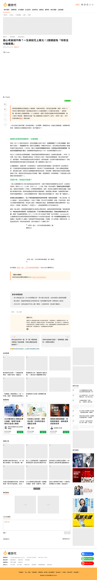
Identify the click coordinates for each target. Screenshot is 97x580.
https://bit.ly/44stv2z (39, 277)
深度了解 (20, 432)
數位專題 (53, 10)
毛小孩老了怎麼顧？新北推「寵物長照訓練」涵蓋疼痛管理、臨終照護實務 (86, 411)
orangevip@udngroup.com (17, 557)
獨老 (13, 312)
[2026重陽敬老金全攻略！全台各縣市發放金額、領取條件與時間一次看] (76, 391)
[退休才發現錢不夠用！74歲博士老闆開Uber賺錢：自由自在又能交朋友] (60, 472)
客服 (29, 572)
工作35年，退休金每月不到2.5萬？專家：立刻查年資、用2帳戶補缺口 (86, 421)
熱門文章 (76, 386)
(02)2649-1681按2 (31, 557)
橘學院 (47, 10)
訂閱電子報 (26, 564)
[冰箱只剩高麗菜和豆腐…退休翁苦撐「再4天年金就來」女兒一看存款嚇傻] (13, 472)
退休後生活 (21, 37)
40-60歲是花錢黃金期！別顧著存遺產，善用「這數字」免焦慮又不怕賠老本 (36, 483)
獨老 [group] (29, 15)
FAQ (26, 572)
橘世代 (5, 37)
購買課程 (77, 4)
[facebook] (82, 4)
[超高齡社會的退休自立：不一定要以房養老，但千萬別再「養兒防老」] (13, 451)
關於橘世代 (13, 560)
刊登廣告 (21, 572)
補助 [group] (24, 15)
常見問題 (34, 564)
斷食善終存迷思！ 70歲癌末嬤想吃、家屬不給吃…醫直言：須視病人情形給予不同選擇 (13, 374)
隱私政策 (49, 564)
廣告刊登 (20, 560)
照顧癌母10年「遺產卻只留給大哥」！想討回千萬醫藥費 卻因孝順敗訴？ (36, 374)
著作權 (45, 572)
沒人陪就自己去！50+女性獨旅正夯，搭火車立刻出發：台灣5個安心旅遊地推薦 (86, 396)
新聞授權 (34, 572)
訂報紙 (64, 572)
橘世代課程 (13, 562)
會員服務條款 (41, 564)
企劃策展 (60, 10)
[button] (92, 4)
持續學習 (14, 10)
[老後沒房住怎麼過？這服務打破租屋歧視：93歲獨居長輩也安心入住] (76, 417)
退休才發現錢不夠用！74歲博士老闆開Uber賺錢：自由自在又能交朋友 (59, 483)
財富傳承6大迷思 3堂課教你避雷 (36, 395)
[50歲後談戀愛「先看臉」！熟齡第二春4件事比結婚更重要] (76, 402)
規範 (4, 533)
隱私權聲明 (51, 572)
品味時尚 (35, 10)
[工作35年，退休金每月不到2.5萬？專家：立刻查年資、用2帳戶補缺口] (76, 422)
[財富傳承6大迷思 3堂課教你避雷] (36, 384)
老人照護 (19, 312)
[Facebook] (27, 329)
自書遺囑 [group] (18, 15)
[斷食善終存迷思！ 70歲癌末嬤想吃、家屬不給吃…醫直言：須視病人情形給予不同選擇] (13, 363)
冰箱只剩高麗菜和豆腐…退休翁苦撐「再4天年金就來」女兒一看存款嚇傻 (13, 483)
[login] (90, 4)
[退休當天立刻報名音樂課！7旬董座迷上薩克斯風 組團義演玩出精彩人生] (60, 451)
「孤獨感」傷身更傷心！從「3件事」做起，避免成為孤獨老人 (13, 395)
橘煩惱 (41, 10)
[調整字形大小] (5, 124)
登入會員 (19, 564)
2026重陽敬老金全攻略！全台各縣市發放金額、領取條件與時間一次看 (86, 391)
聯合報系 (58, 572)
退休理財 (6, 10)
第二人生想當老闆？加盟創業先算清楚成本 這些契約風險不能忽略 (36, 461)
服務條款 (40, 572)
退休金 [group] (11, 15)
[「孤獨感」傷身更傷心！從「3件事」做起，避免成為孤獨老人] (13, 384)
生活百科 (28, 10)
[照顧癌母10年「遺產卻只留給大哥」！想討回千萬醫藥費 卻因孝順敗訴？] (36, 363)
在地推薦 (21, 10)
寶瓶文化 (16, 47)
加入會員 (12, 564)
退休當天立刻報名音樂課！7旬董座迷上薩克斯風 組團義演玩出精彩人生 (59, 461)
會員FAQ (20, 562)
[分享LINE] (5, 109)
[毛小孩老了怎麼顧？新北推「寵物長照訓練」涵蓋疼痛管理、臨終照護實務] (76, 412)
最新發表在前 (65, 539)
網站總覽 (76, 572)
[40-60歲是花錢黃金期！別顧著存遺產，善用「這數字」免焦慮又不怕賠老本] (36, 472)
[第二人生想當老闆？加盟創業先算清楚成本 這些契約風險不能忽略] (36, 451)
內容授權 (27, 560)
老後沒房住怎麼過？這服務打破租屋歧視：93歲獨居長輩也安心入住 (86, 416)
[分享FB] (5, 104)
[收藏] (5, 119)
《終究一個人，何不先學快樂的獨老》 (27, 267)
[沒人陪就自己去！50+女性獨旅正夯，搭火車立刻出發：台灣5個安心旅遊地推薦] (76, 396)
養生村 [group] (5, 15)
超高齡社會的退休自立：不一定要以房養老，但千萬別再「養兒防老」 (13, 461)
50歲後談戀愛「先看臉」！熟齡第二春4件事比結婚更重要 (86, 401)
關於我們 (69, 572)
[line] (84, 4)
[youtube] (87, 4)
